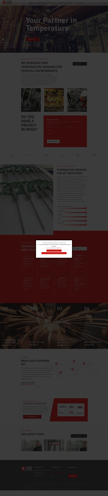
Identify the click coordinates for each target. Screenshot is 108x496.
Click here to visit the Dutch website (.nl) (54, 250)
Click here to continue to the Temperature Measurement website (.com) (54, 253)
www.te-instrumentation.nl (56, 247)
